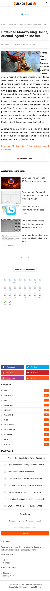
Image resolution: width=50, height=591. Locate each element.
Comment (32, 44)
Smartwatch (9, 430)
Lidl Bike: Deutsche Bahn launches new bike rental (27, 492)
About (5, 560)
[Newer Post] (21, 257)
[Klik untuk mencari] (46, 3)
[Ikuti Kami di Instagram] (12, 378)
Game (6, 400)
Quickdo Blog (24, 584)
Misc (6, 420)
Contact (6, 563)
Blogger (38, 587)
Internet (7, 410)
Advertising (25, 14)
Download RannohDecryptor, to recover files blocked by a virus (35, 238)
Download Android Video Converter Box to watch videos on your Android (33, 224)
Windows (7, 444)
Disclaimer (7, 573)
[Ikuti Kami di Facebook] (12, 367)
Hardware (8, 405)
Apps (6, 390)
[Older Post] (28, 257)
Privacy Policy (8, 576)
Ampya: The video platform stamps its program (26, 458)
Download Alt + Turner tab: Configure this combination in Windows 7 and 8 (35, 195)
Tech (6, 439)
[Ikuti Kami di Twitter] (37, 367)
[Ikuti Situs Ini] (37, 378)
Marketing (8, 415)
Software (8, 435)
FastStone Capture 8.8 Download (21, 472)
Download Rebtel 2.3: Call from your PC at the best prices (33, 209)
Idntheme (22, 587)
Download (21, 44)
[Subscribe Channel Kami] (12, 372)
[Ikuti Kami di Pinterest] (37, 372)
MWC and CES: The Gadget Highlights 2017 (25, 506)
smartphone (9, 425)
